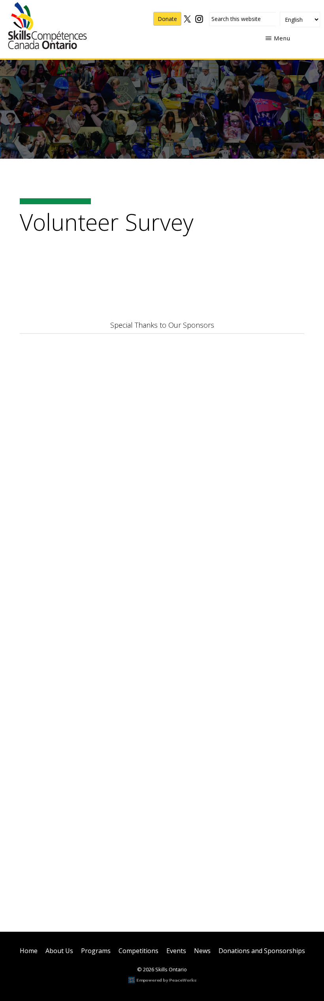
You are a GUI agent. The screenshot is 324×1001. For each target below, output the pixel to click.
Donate (167, 19)
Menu (282, 38)
